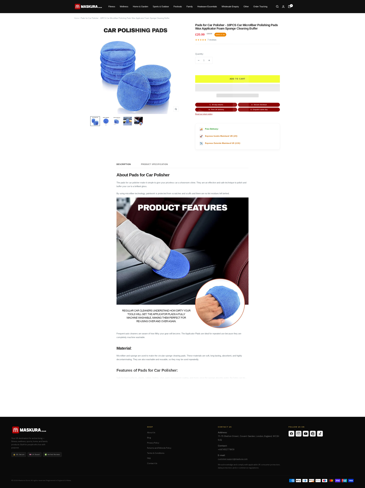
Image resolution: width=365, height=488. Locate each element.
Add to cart (237, 79)
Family (189, 6)
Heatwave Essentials (207, 6)
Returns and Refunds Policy (159, 448)
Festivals (178, 6)
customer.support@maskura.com (233, 459)
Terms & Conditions (155, 453)
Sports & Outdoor (161, 6)
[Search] (277, 6)
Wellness (124, 6)
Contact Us (152, 463)
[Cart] (289, 6)
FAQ (149, 458)
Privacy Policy (153, 443)
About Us (151, 432)
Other (246, 6)
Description (123, 164)
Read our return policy (203, 114)
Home (76, 18)
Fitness (111, 6)
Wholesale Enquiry (230, 6)
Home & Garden (140, 6)
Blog (149, 437)
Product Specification (154, 164)
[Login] (283, 6)
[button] (237, 87)
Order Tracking (260, 6)
